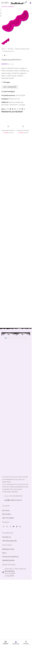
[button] (8, 377)
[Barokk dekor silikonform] (8, 311)
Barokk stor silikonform (23, 381)
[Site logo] (19, 2)
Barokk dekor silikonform (8, 381)
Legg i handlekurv (9, 215)
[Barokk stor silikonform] (23, 311)
